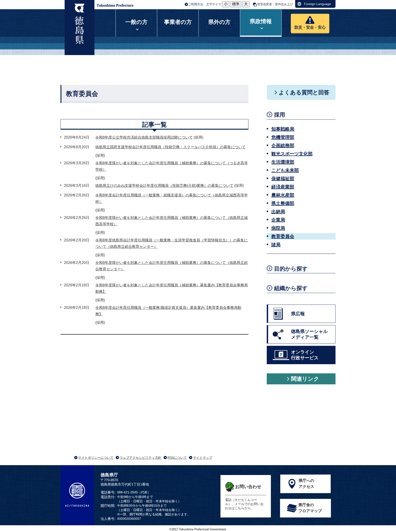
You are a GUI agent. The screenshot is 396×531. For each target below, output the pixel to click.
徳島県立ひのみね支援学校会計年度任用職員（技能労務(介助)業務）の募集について (164, 185)
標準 (235, 4)
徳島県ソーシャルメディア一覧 (309, 334)
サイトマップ (202, 457)
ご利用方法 (195, 4)
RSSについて (177, 457)
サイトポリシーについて (95, 457)
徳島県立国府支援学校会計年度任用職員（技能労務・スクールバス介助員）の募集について (170, 147)
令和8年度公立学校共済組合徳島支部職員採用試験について (144, 137)
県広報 (298, 313)
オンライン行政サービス (305, 354)
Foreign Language (317, 4)
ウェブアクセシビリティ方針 (140, 457)
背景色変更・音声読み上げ (275, 4)
